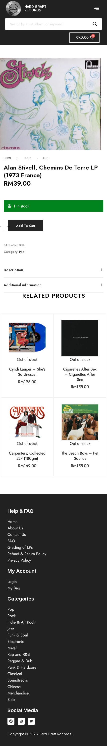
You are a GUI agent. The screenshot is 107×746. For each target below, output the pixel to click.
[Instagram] (21, 721)
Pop (45, 158)
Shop (27, 158)
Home (8, 158)
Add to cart (25, 225)
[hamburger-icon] (96, 8)
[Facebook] (10, 721)
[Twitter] (31, 721)
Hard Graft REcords (35, 8)
